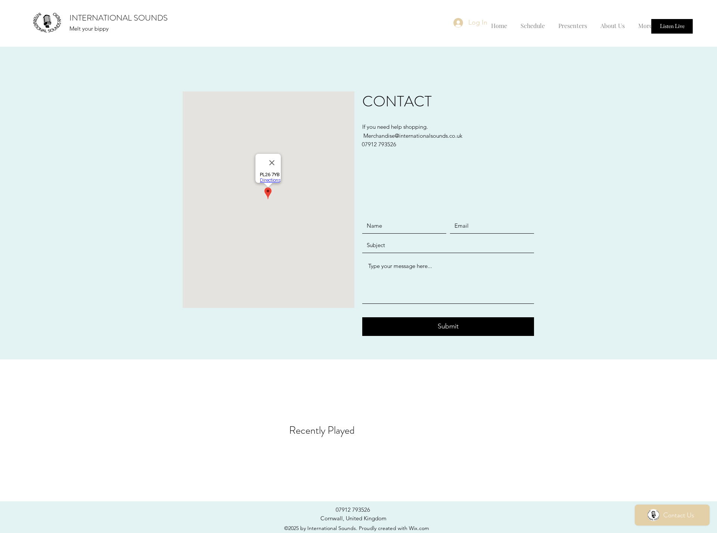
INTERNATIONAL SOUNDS (118, 18)
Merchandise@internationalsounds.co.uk (412, 135)
